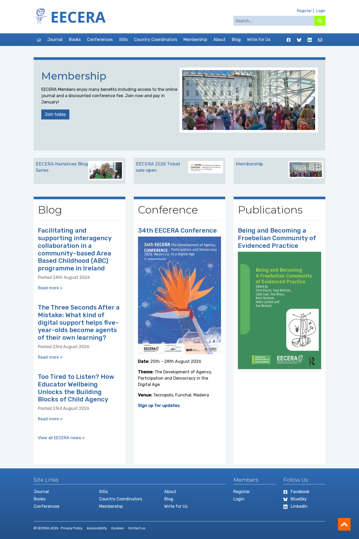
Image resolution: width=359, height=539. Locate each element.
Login (320, 11)
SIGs (123, 39)
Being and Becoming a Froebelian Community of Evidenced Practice (277, 238)
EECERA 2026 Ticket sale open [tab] (158, 167)
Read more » (50, 287)
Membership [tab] (249, 163)
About (219, 39)
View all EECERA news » (61, 437)
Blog (236, 39)
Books (75, 39)
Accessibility (97, 528)
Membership (195, 39)
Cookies (117, 528)
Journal (55, 39)
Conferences (100, 39)
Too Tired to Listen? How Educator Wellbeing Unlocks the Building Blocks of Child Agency (76, 388)
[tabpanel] (179, 105)
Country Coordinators (155, 39)
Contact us (136, 528)
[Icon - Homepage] (39, 39)
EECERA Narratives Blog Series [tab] (62, 167)
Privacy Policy (72, 528)
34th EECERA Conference (177, 230)
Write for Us (258, 39)
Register (304, 11)
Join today (55, 114)
